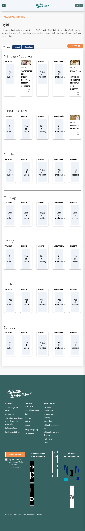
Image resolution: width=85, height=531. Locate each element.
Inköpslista (28, 47)
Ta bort (28, 91)
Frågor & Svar (11, 428)
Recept (17, 47)
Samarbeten (49, 421)
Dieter (27, 425)
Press (46, 443)
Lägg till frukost (10, 74)
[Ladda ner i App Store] (38, 472)
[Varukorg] (77, 5)
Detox (27, 422)
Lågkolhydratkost (32, 410)
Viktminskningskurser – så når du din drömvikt (14, 421)
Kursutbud (9, 414)
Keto (26, 414)
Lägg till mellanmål (59, 74)
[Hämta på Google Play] (38, 495)
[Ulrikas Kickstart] (52, 466)
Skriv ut (74, 46)
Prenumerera (16, 454)
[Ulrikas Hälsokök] (57, 466)
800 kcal (28, 418)
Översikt (6, 47)
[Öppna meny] (4, 5)
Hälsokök (48, 439)
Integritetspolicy (31, 429)
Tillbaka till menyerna (14, 17)
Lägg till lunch (26, 129)
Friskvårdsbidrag (12, 432)
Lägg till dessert (75, 172)
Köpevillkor (29, 433)
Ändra (28, 90)
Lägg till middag (42, 74)
